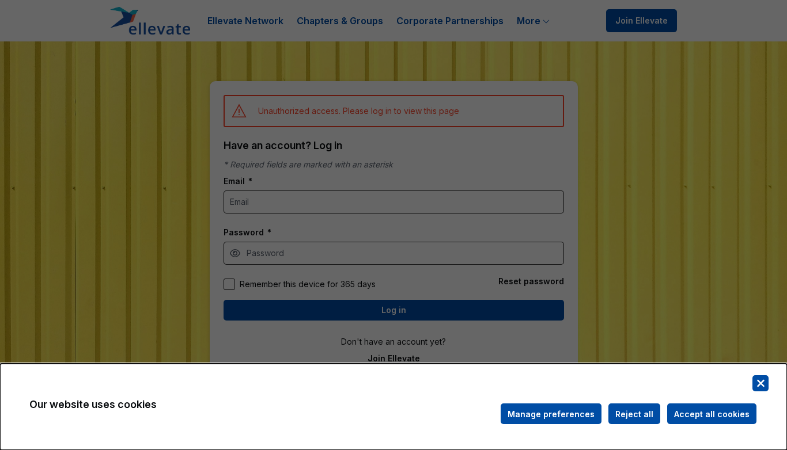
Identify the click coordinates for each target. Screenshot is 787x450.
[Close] (760, 383)
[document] (393, 407)
